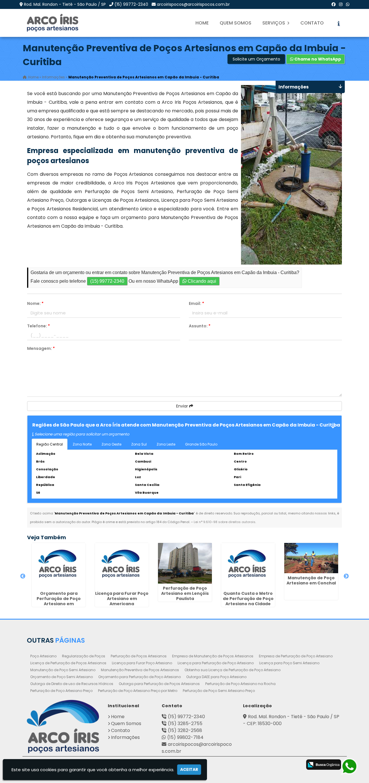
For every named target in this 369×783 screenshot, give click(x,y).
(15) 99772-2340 (131, 4)
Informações (125, 737)
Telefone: (38, 326)
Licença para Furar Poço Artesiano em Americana (121, 598)
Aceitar (189, 769)
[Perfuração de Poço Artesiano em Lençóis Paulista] (185, 563)
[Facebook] (334, 4)
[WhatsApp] (347, 4)
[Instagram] (340, 4)
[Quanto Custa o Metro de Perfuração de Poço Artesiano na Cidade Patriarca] (248, 566)
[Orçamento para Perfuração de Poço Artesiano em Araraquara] (59, 566)
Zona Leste (166, 444)
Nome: (35, 303)
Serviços (274, 23)
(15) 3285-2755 (185, 723)
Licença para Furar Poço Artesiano (142, 663)
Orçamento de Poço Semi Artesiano (61, 676)
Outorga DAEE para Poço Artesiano (216, 676)
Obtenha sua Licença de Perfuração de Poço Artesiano (232, 669)
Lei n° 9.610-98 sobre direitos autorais (224, 522)
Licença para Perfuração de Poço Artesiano (216, 663)
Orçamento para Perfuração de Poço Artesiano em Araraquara (59, 601)
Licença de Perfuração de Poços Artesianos (68, 663)
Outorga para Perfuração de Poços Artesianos (159, 683)
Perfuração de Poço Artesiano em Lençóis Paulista (185, 593)
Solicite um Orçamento (256, 59)
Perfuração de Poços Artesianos (139, 656)
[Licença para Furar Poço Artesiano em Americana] (122, 566)
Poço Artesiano (43, 656)
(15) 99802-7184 (185, 737)
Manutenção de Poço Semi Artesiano (62, 669)
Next (346, 576)
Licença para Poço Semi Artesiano (289, 663)
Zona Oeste (111, 444)
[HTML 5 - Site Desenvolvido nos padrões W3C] (248, 765)
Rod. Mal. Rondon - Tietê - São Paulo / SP (65, 4)
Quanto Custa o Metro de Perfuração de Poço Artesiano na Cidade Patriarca (248, 601)
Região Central (49, 444)
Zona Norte (82, 444)
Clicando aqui (201, 281)
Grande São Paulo (201, 444)
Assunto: (199, 326)
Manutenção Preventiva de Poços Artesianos (140, 669)
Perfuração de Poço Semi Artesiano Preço (219, 690)
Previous (23, 576)
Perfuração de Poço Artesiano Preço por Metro (137, 690)
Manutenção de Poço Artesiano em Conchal (311, 580)
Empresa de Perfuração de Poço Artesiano (296, 656)
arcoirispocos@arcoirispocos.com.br (193, 4)
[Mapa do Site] (232, 763)
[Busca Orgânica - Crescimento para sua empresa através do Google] (323, 764)
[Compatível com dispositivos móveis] (294, 765)
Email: (196, 303)
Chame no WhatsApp (317, 59)
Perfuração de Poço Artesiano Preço (61, 690)
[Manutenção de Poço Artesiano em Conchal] (311, 558)
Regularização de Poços (83, 656)
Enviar (182, 406)
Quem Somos (235, 23)
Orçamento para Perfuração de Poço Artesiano (139, 676)
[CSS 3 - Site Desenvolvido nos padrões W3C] (271, 765)
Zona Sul (139, 444)
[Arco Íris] (63, 726)
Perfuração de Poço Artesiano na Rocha (240, 683)
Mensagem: (41, 348)
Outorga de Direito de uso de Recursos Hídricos (71, 683)
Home (202, 23)
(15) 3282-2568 (185, 730)
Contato (312, 23)
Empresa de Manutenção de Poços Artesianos (212, 656)
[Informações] (338, 23)
